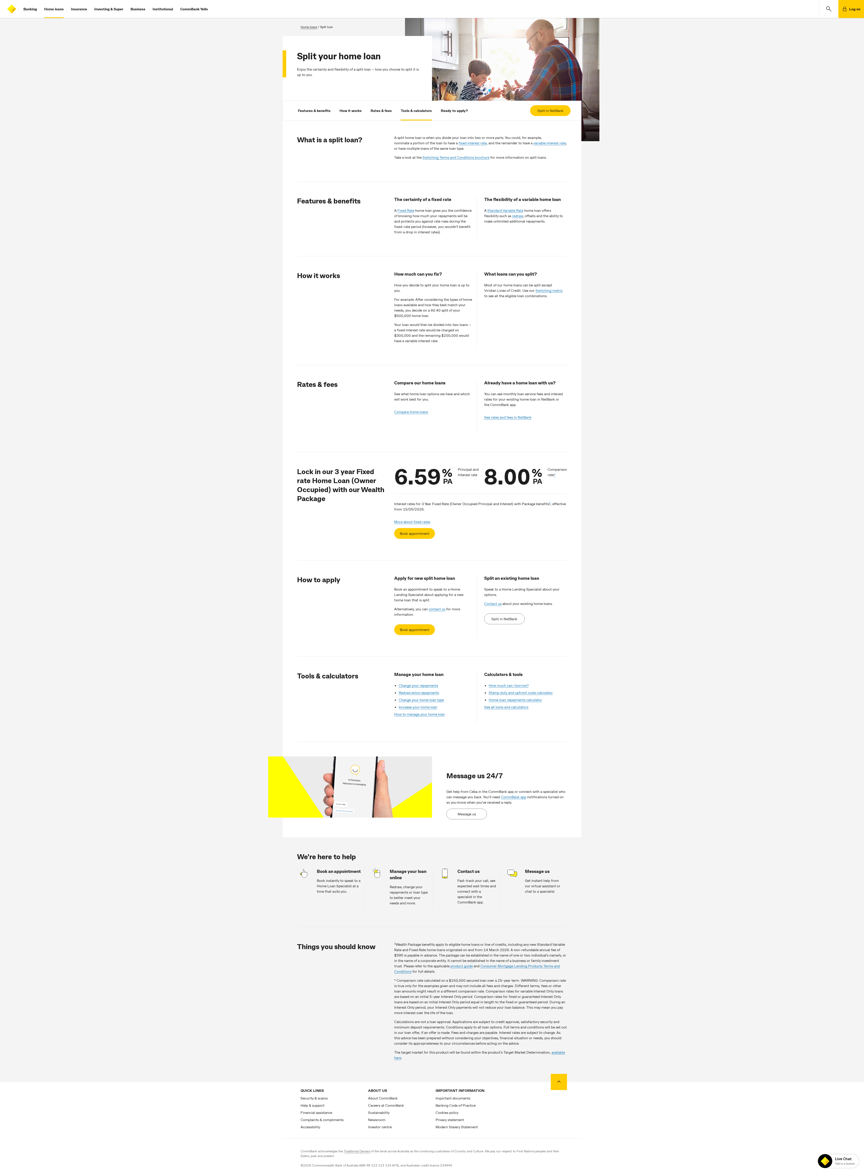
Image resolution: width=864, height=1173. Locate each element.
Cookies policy (447, 1112)
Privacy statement (450, 1119)
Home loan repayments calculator (515, 700)
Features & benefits (314, 110)
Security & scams (314, 1098)
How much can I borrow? (509, 685)
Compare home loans (411, 412)
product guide (461, 966)
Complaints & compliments (322, 1119)
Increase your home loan (418, 707)
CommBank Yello (194, 9)
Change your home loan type (421, 700)
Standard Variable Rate (505, 210)
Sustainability (378, 1112)
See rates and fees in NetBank (507, 417)
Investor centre (380, 1127)
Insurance (79, 9)
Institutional (163, 9)
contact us (437, 609)
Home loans (54, 9)
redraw (517, 216)
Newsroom (376, 1119)
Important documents (453, 1098)
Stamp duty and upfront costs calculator (521, 692)
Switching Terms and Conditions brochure (456, 157)
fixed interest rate (473, 143)
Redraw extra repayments (419, 692)
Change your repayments (418, 685)
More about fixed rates (412, 522)
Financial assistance (316, 1112)
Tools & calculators (416, 110)
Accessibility (310, 1127)
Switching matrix (549, 290)
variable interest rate (549, 143)
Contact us (493, 603)
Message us (467, 814)
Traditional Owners (357, 1151)
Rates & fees (381, 110)
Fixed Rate (405, 210)
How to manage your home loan (419, 714)
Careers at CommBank (386, 1105)
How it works (351, 110)
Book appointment (414, 533)
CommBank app (513, 797)
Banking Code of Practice (456, 1105)
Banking (30, 9)
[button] (828, 9)
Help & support (312, 1105)
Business (137, 9)
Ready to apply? (454, 110)
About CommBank (383, 1098)
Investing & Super (108, 9)
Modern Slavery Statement (457, 1127)
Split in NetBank (550, 110)
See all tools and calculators (506, 707)
